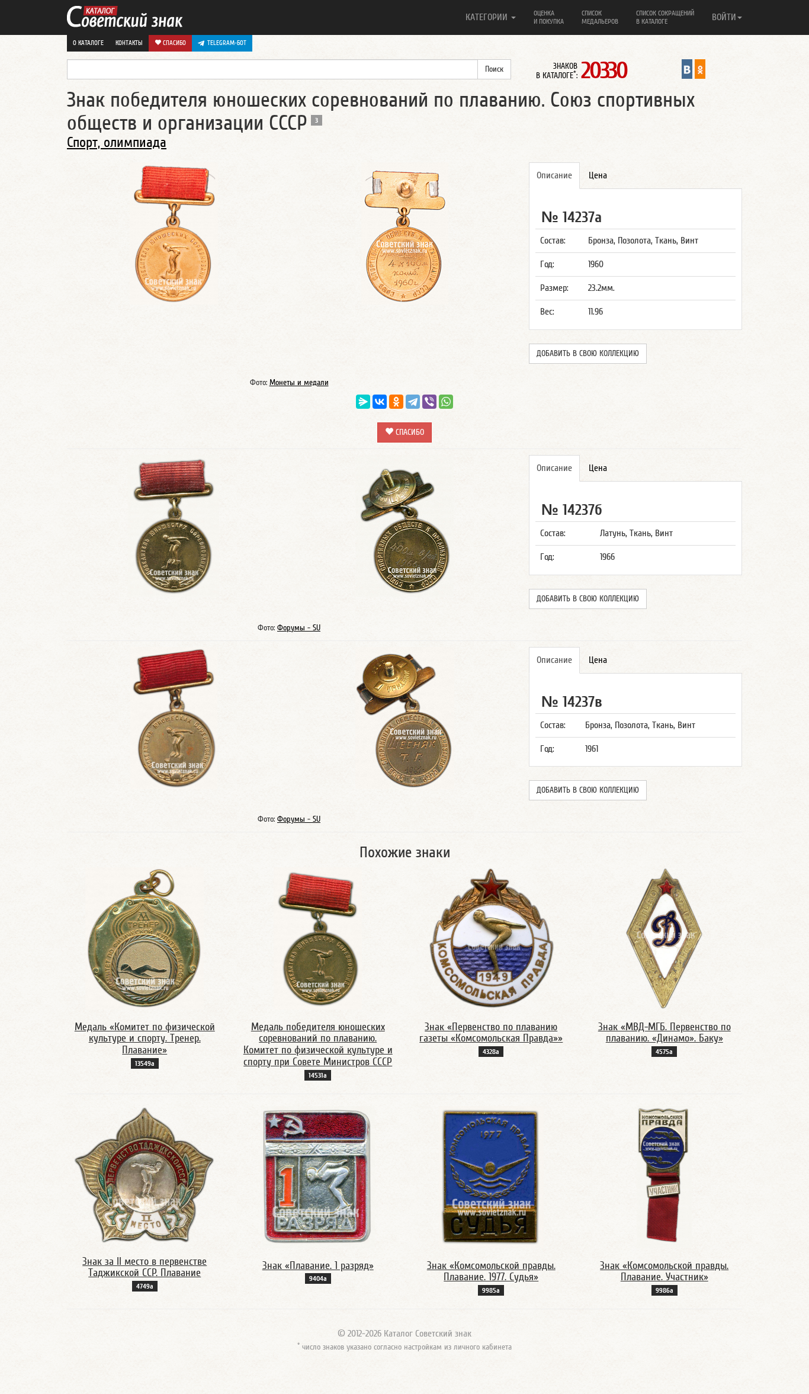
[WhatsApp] (446, 402)
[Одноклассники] (396, 402)
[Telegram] (413, 402)
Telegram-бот (226, 43)
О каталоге (88, 43)
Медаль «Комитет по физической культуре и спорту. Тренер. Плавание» (145, 1039)
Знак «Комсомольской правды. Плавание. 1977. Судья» (491, 1272)
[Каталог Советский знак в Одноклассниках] (700, 68)
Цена (598, 175)
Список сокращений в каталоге (665, 17)
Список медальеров (600, 17)
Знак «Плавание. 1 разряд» (318, 1266)
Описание (554, 175)
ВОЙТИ (724, 17)
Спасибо (173, 43)
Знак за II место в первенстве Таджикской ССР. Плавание (144, 1267)
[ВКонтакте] (380, 402)
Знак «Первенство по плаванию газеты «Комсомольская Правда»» (491, 1033)
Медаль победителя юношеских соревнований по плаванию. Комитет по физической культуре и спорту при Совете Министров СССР (318, 1044)
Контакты (129, 43)
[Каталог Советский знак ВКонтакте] (687, 68)
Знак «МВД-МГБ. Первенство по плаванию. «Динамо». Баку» (664, 1033)
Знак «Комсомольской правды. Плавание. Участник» (664, 1272)
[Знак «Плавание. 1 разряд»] (318, 1176)
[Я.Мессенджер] (363, 402)
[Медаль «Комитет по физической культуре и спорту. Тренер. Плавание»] (144, 937)
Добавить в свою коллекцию (588, 353)
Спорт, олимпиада (116, 142)
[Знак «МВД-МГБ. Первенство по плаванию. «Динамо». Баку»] (664, 937)
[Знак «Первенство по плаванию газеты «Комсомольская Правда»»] (491, 937)
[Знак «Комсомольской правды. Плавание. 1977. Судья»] (491, 1176)
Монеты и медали (299, 382)
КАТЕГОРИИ (488, 17)
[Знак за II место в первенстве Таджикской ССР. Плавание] (144, 1174)
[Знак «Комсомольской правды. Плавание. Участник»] (664, 1176)
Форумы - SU (298, 628)
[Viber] (429, 402)
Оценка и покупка (549, 17)
